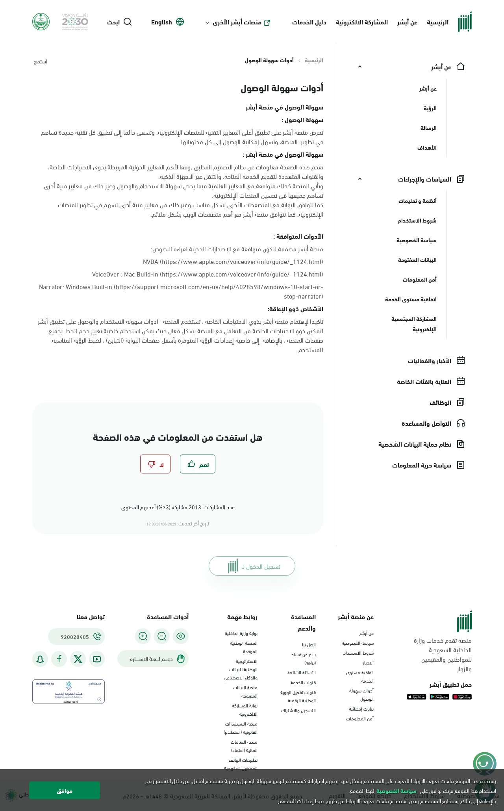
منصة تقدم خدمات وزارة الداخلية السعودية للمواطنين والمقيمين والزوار (443, 654)
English (161, 21)
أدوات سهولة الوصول (361, 694)
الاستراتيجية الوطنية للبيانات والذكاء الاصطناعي (241, 668)
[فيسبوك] (59, 659)
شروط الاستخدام (358, 652)
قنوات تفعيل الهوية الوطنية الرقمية (298, 695)
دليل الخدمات (309, 21)
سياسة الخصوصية (358, 642)
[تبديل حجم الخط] (162, 636)
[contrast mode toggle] (180, 636)
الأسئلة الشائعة (301, 672)
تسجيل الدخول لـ (261, 566)
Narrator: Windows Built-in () (181, 291)
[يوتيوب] (97, 659)
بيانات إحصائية (361, 708)
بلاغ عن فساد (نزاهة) (303, 658)
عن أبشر (407, 21)
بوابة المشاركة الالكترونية (245, 709)
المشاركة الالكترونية (362, 21)
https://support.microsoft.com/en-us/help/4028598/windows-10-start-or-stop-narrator (219, 290)
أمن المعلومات (360, 718)
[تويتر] (78, 659)
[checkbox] (197, 464)
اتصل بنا (309, 644)
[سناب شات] (40, 659)
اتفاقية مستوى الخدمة (360, 676)
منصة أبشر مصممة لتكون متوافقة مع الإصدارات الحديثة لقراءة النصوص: (237, 248)
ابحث (113, 21)
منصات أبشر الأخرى (237, 21)
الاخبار (368, 662)
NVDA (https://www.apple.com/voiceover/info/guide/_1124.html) (233, 261)
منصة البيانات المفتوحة (245, 691)
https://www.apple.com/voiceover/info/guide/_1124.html (241, 273)
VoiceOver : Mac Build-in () (207, 273)
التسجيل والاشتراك (298, 709)
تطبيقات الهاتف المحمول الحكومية (241, 763)
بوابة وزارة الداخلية (241, 632)
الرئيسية (437, 21)
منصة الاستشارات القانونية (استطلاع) (241, 727)
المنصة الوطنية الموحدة (244, 646)
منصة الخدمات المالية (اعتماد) (244, 745)
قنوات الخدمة (303, 681)
